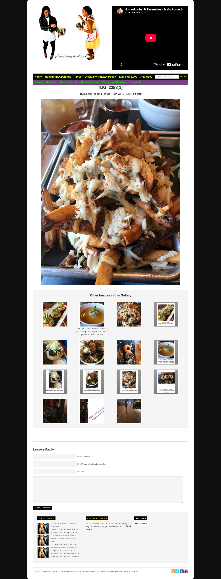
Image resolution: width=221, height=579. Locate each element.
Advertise (146, 76)
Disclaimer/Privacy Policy (100, 76)
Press (78, 76)
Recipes (51, 82)
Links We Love (128, 76)
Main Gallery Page (121, 94)
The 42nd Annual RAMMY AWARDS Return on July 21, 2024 (64, 538)
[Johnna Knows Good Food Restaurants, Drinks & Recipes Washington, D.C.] (69, 60)
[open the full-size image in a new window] (110, 285)
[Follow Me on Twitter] (177, 571)
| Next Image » (137, 94)
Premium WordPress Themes (126, 571)
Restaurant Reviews (114, 82)
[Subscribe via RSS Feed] (173, 571)
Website (80, 471)
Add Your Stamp (96, 518)
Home (38, 76)
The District (45, 518)
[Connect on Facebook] (182, 571)
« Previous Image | (86, 94)
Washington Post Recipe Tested (79, 82)
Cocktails (135, 82)
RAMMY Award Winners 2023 (64, 547)
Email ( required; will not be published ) (92, 464)
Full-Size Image (102, 94)
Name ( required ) (84, 457)
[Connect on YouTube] (186, 571)
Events (38, 82)
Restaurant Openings (58, 76)
